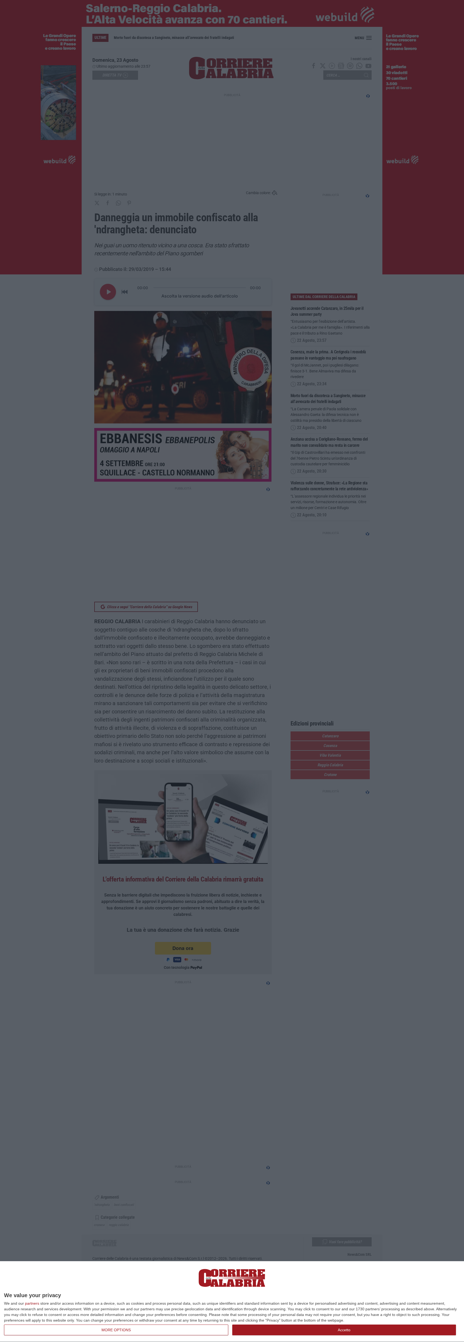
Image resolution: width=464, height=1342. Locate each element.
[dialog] (232, 1301)
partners (32, 1303)
